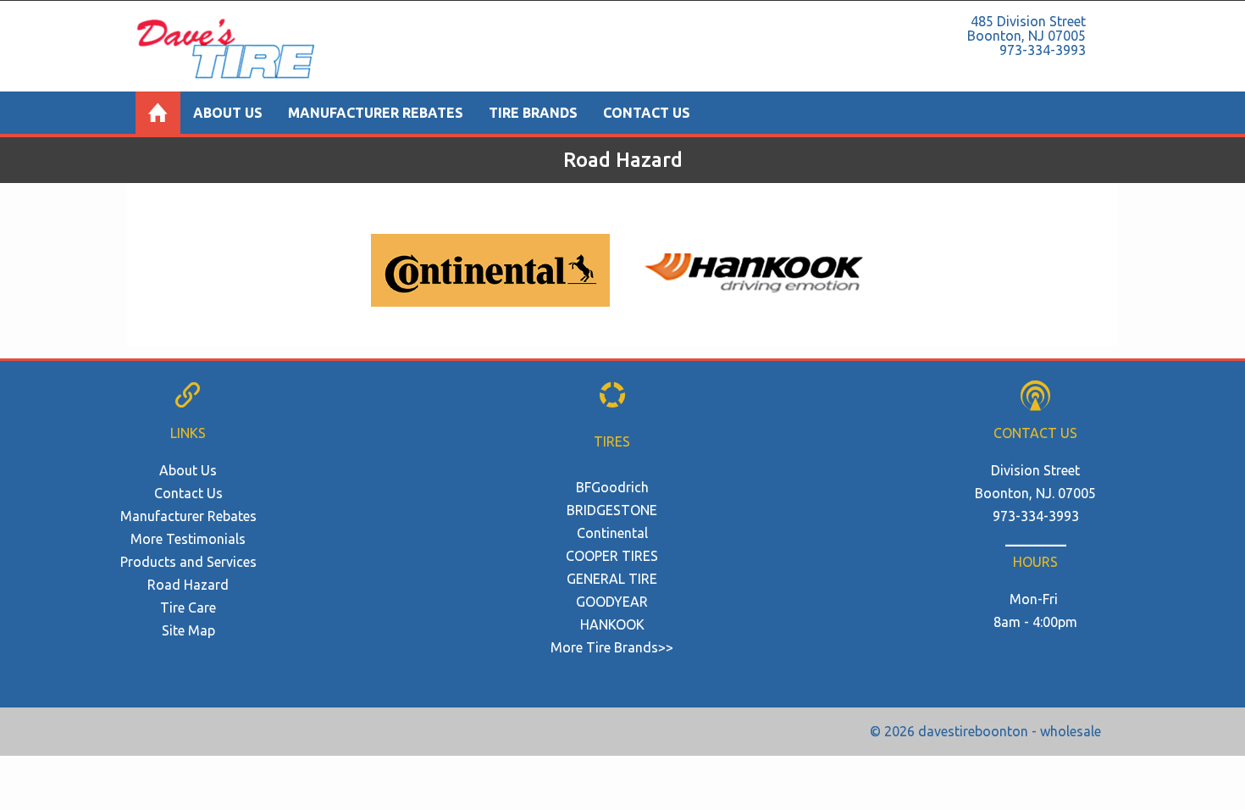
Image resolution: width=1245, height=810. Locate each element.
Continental (612, 533)
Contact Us (646, 112)
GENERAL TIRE (612, 578)
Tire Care (188, 607)
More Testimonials (188, 538)
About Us (228, 112)
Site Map (188, 630)
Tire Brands (533, 112)
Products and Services (188, 561)
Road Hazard (188, 584)
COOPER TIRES (612, 555)
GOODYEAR (612, 601)
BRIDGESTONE (612, 510)
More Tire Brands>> (612, 647)
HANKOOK (612, 624)
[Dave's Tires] (158, 113)
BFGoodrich (612, 487)
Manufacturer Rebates (375, 112)
